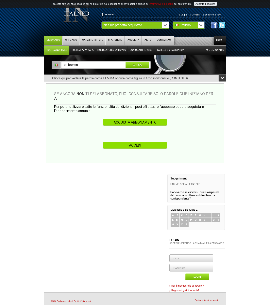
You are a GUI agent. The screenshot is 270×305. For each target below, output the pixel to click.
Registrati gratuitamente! (185, 290)
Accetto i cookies (205, 3)
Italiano (186, 25)
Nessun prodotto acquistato (123, 25)
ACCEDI (135, 145)
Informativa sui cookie (161, 4)
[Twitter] (222, 25)
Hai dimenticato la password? (187, 285)
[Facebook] (214, 25)
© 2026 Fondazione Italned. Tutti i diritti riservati (71, 301)
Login (197, 276)
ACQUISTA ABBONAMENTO (135, 122)
